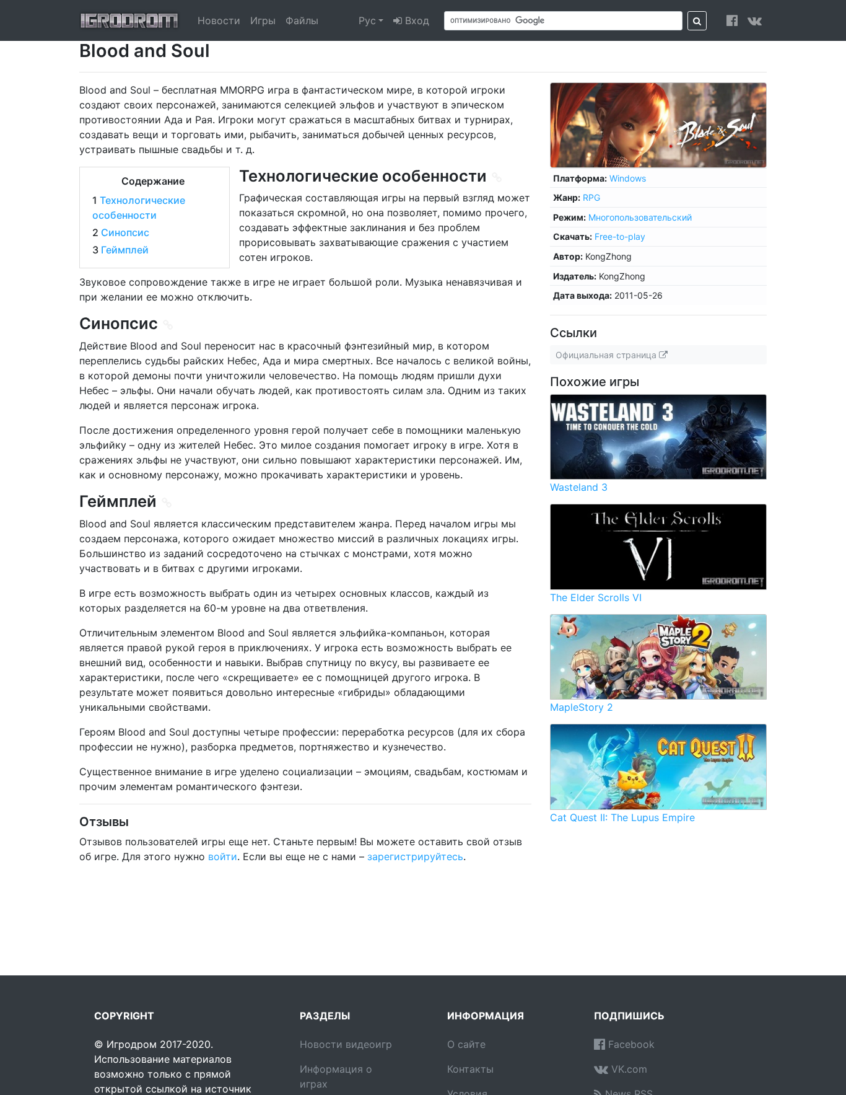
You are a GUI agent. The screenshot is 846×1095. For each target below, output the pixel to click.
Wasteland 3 (579, 487)
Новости (219, 20)
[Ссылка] (497, 177)
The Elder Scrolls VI (596, 597)
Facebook (630, 1044)
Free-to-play (620, 236)
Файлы (302, 20)
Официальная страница (607, 355)
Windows (627, 178)
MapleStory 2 (581, 707)
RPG (591, 197)
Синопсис (125, 232)
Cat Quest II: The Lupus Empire (622, 817)
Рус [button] (367, 20)
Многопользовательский (640, 217)
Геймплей (125, 250)
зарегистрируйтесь (415, 856)
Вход (415, 20)
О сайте (466, 1044)
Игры (263, 20)
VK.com (627, 1069)
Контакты (470, 1069)
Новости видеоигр (346, 1044)
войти (222, 856)
